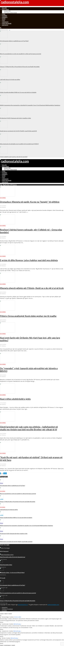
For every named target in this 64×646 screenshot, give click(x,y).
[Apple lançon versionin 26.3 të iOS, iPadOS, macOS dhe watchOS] (4, 127)
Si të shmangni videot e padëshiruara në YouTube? (14, 41)
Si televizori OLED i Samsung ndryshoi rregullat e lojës (15, 118)
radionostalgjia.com (53, 604)
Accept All (10, 613)
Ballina (4, 8)
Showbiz (4, 15)
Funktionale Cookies (7, 624)
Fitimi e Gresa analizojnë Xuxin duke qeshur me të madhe (28, 316)
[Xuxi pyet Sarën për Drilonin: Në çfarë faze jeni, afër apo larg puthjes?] (7, 332)
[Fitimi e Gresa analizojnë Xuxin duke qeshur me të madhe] (7, 310)
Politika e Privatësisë (10, 12)
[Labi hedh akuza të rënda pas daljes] (4, 76)
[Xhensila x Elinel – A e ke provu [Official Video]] (2, 570)
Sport (4, 19)
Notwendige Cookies (8, 617)
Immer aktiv (17, 617)
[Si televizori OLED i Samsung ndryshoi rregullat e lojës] (4, 115)
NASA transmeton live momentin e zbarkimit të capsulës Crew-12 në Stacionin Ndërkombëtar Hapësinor (30, 105)
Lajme (3, 14)
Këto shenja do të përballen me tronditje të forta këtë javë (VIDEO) (19, 144)
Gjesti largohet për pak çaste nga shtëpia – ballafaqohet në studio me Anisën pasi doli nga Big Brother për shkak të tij (29, 428)
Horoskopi (5, 22)
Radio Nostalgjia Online (6, 564)
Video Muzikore (6, 23)
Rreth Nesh (5, 9)
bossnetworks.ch (23, 604)
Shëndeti (4, 17)
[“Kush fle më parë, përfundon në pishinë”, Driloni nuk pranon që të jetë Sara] (7, 451)
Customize (2, 613)
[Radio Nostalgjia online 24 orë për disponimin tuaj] (6, 554)
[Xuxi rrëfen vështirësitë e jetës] (7, 393)
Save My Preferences (7, 645)
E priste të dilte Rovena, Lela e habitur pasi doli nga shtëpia (29, 260)
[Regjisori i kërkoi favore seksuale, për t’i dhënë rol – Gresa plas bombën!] (7, 224)
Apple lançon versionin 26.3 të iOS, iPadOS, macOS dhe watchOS (18, 131)
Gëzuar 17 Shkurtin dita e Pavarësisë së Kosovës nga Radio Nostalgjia (20, 66)
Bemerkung (17, 624)
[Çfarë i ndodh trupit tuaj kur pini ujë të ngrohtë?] (4, 153)
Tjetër (5, 473)
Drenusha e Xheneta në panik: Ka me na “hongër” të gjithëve (29, 201)
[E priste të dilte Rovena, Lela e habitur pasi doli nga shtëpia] (7, 254)
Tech (3, 20)
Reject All (6, 613)
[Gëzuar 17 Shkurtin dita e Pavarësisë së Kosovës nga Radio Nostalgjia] (4, 63)
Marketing (7, 11)
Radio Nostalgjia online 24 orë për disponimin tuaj (12, 557)
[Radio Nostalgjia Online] (1, 562)
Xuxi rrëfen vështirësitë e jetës (15, 399)
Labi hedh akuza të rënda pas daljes (10, 79)
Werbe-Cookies (6, 638)
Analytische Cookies (7, 631)
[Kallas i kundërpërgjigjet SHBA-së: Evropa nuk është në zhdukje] (4, 89)
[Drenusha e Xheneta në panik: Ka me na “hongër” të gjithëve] (7, 196)
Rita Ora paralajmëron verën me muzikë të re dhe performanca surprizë (20, 54)
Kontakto (5, 25)
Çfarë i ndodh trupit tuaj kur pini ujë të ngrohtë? (14, 156)
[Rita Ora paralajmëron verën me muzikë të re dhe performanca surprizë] (4, 50)
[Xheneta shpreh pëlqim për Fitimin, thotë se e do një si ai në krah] (7, 282)
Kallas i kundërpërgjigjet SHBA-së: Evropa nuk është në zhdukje (18, 92)
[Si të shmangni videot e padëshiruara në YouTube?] (4, 37)
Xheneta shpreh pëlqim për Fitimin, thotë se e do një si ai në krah (32, 288)
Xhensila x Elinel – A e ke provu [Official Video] (12, 572)
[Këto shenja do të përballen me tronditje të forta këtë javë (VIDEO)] (4, 140)
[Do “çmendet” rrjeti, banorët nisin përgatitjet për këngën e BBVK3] (7, 362)
